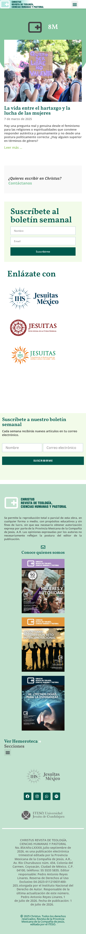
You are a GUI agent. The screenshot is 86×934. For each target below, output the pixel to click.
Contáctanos (20, 183)
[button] (74, 4)
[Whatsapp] (47, 796)
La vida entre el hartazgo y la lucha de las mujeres (37, 111)
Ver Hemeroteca (21, 741)
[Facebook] (27, 796)
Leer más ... (13, 147)
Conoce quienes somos (43, 553)
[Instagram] (37, 796)
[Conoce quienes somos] (43, 547)
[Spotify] (56, 796)
